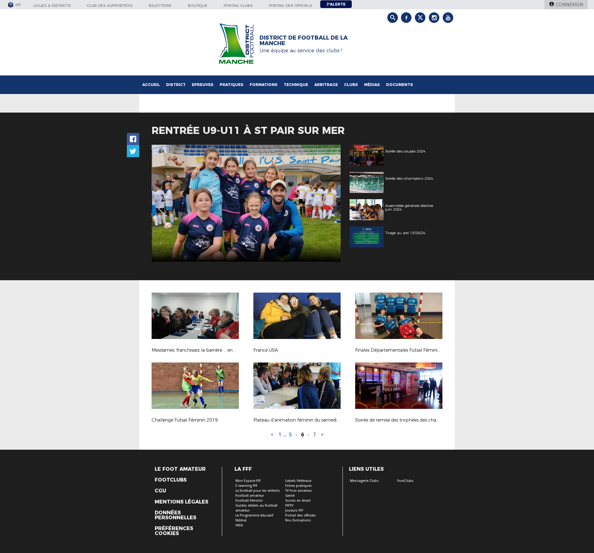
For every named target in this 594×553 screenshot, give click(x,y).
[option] (246, 203)
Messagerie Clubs (364, 481)
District (176, 84)
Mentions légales (181, 501)
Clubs (351, 84)
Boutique (198, 5)
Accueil (151, 84)
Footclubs (171, 480)
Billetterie (160, 5)
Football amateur (249, 496)
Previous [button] (162, 204)
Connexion (569, 4)
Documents (399, 84)
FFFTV (289, 506)
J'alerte (336, 4)
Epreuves (202, 84)
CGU (160, 490)
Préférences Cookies (174, 531)
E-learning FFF (246, 486)
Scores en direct (298, 501)
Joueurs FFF (294, 510)
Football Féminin (249, 501)
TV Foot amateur (298, 491)
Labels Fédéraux (298, 481)
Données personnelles (175, 515)
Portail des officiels (290, 5)
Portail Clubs (238, 5)
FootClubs (405, 481)
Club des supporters (110, 5)
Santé (290, 496)
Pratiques (231, 84)
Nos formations (298, 520)
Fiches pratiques (298, 486)
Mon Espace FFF (248, 481)
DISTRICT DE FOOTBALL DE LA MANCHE (304, 40)
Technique (296, 84)
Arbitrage (326, 84)
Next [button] (329, 204)
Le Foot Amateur (180, 469)
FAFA (239, 525)
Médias (372, 84)
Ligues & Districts (52, 5)
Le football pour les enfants (257, 491)
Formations (264, 84)
